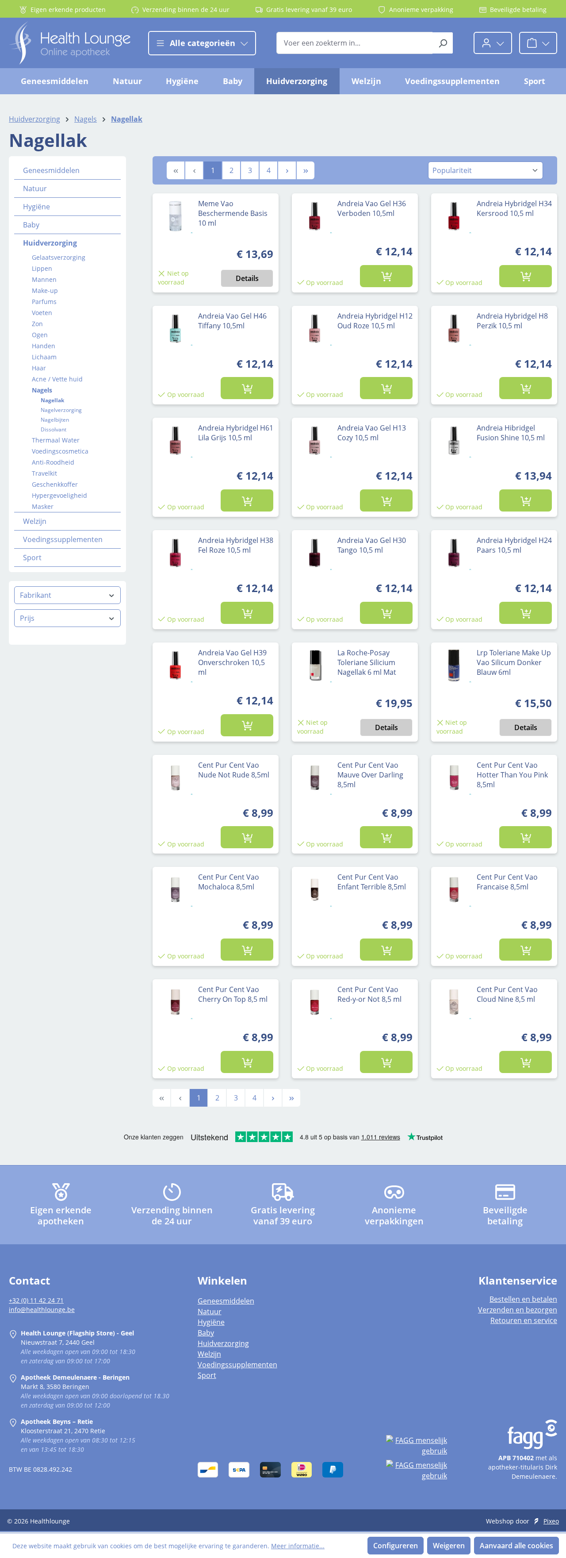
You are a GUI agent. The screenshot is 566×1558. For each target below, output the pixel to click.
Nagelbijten (55, 419)
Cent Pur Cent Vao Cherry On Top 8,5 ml (233, 994)
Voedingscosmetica (60, 451)
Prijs (27, 618)
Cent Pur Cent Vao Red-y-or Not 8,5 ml (369, 994)
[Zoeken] (442, 43)
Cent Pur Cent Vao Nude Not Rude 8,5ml (233, 770)
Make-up (45, 290)
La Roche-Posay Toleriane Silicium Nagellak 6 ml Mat (366, 662)
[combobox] (354, 43)
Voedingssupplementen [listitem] (237, 1365)
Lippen (42, 268)
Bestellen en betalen (523, 1299)
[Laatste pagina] (305, 170)
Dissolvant (53, 429)
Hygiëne (36, 207)
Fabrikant (35, 595)
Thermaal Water (56, 440)
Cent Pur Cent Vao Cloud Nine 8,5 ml (507, 994)
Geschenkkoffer (55, 484)
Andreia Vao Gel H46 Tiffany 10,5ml (232, 321)
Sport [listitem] (207, 1375)
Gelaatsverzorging (58, 257)
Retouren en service (523, 1320)
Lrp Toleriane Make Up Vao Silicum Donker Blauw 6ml (514, 662)
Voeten (42, 312)
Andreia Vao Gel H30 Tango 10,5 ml (371, 545)
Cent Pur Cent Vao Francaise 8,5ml (507, 882)
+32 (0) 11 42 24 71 (36, 1300)
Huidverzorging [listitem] (223, 1343)
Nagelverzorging (61, 410)
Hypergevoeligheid (59, 495)
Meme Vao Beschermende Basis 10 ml (233, 213)
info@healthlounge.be (42, 1309)
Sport (32, 557)
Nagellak (52, 400)
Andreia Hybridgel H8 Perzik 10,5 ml (512, 321)
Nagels (42, 390)
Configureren (395, 1545)
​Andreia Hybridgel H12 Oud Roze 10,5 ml (375, 321)
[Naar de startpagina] (69, 43)
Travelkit (44, 473)
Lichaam (44, 357)
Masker (43, 506)
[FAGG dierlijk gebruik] (416, 1470)
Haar (39, 368)
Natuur (35, 188)
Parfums (44, 301)
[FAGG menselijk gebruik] (416, 1445)
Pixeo (551, 1521)
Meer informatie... (298, 1546)
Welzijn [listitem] (209, 1354)
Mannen (44, 279)
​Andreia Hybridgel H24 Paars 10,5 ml (514, 545)
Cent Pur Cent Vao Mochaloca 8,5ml (228, 882)
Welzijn (34, 521)
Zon (37, 323)
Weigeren (449, 1545)
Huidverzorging (50, 243)
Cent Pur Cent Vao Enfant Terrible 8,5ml (371, 882)
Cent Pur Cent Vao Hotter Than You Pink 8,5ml (512, 774)
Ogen (40, 335)
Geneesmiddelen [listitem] (226, 1301)
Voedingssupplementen (63, 539)
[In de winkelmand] (386, 276)
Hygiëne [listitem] (211, 1322)
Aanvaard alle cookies (516, 1545)
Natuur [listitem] (210, 1311)
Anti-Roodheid (53, 462)
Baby (31, 225)
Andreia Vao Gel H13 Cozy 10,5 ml (371, 432)
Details (247, 278)
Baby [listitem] (206, 1333)
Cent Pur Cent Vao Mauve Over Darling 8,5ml (370, 774)
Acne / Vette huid (57, 379)
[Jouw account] (493, 43)
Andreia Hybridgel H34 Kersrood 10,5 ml (514, 208)
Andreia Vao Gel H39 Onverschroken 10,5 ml (232, 662)
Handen (43, 346)
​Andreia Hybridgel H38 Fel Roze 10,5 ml (235, 545)
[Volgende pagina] (287, 170)
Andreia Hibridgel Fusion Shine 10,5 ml (511, 432)
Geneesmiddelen (51, 170)
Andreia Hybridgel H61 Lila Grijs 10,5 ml (235, 432)
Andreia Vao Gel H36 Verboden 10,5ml (371, 208)
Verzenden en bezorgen (517, 1310)
